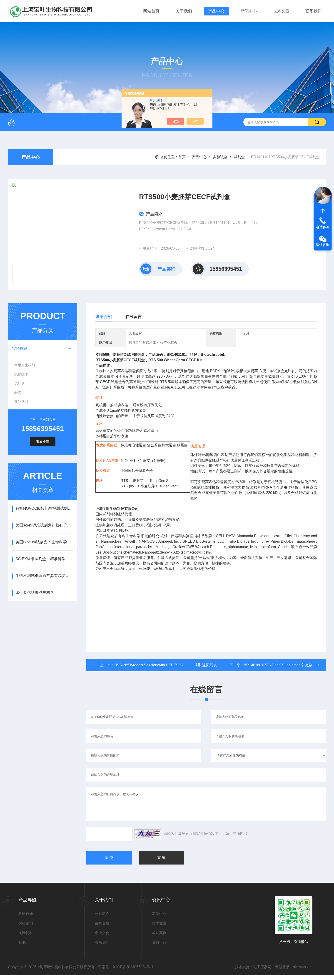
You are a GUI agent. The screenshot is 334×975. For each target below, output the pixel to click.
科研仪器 (25, 914)
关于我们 (184, 11)
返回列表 (209, 665)
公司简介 (102, 914)
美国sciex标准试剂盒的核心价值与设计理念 (44, 525)
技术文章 (281, 11)
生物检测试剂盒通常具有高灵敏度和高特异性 (44, 576)
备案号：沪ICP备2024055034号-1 (125, 967)
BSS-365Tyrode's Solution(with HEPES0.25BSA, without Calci (165, 665)
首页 (182, 157)
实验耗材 (25, 933)
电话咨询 (322, 227)
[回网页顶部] (322, 210)
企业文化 (102, 933)
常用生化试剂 (24, 365)
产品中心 (216, 11)
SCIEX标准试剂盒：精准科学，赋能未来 (44, 559)
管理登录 (282, 967)
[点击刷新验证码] (147, 833)
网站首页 (151, 11)
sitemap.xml (302, 967)
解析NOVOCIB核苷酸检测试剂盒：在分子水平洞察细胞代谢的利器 (44, 508)
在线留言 (133, 316)
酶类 (17, 392)
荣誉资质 (102, 923)
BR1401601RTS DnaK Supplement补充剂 (278, 665)
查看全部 (43, 442)
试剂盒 (239, 157)
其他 (22, 942)
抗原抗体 (21, 374)
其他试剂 (21, 401)
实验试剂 (220, 157)
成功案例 (159, 933)
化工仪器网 (262, 967)
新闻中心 (249, 11)
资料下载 (159, 942)
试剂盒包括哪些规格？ (34, 592)
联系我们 (313, 11)
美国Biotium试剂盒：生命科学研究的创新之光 (44, 542)
